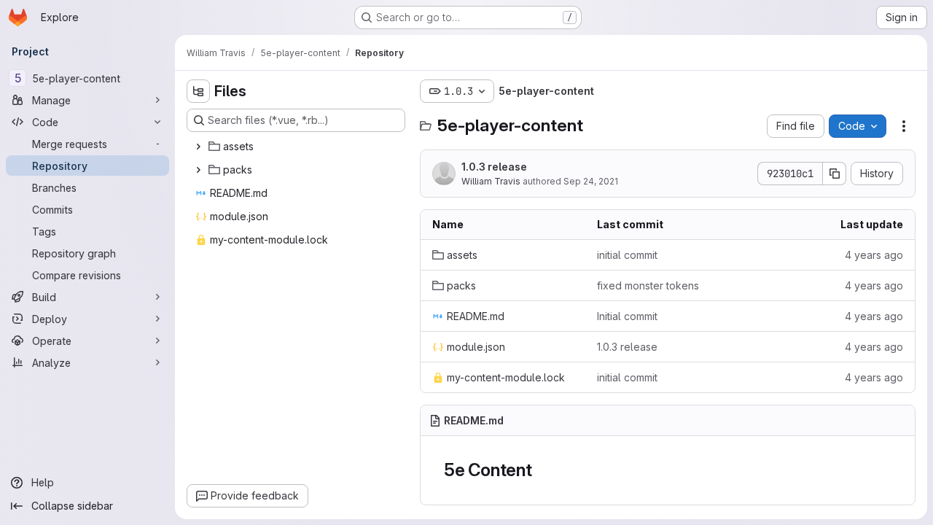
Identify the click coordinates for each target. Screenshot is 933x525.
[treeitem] (297, 146)
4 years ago (874, 255)
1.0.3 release (494, 166)
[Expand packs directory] (198, 170)
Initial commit (627, 316)
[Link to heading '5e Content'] (541, 470)
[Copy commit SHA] (834, 173)
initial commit (627, 255)
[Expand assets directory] (198, 146)
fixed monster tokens (648, 285)
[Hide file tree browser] (198, 91)
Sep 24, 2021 (590, 181)
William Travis (490, 181)
